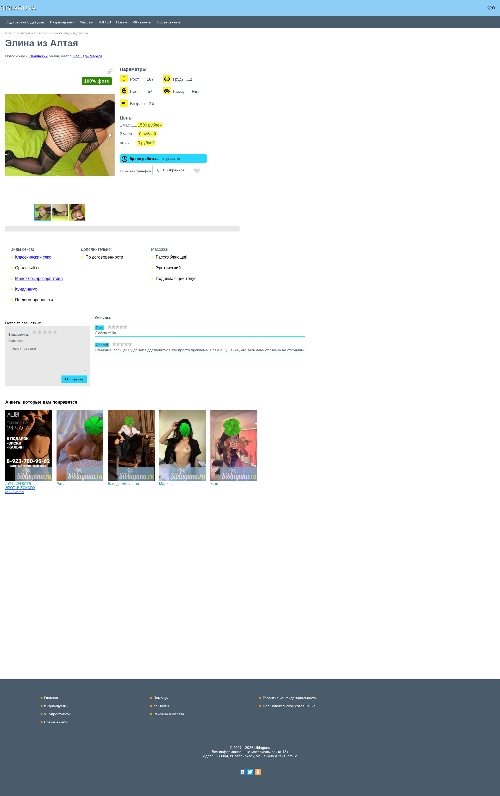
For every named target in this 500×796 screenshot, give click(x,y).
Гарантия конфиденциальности (290, 698)
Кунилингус (26, 289)
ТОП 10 (104, 22)
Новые (121, 22)
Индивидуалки (62, 22)
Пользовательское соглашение (289, 706)
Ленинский (38, 56)
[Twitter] (250, 772)
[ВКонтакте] (243, 772)
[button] (110, 71)
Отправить (74, 379)
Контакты (161, 706)
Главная (51, 698)
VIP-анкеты (142, 22)
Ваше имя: (16, 341)
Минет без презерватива (39, 278)
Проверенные (168, 22)
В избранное (174, 170)
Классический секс (33, 257)
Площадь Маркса (87, 56)
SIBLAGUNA (18, 7)
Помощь (160, 698)
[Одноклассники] (258, 772)
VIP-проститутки (57, 714)
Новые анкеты (56, 722)
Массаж (86, 22)
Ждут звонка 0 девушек (25, 22)
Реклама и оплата (168, 714)
